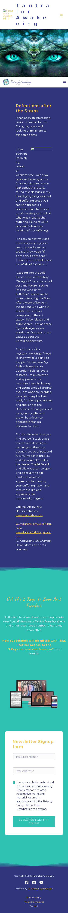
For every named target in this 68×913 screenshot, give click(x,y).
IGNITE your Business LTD (40, 889)
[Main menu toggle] (61, 14)
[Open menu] (64, 82)
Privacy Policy (34, 897)
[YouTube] (41, 882)
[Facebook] (26, 882)
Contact (34, 906)
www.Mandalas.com (29, 515)
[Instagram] (34, 882)
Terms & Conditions (34, 902)
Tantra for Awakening (34, 14)
